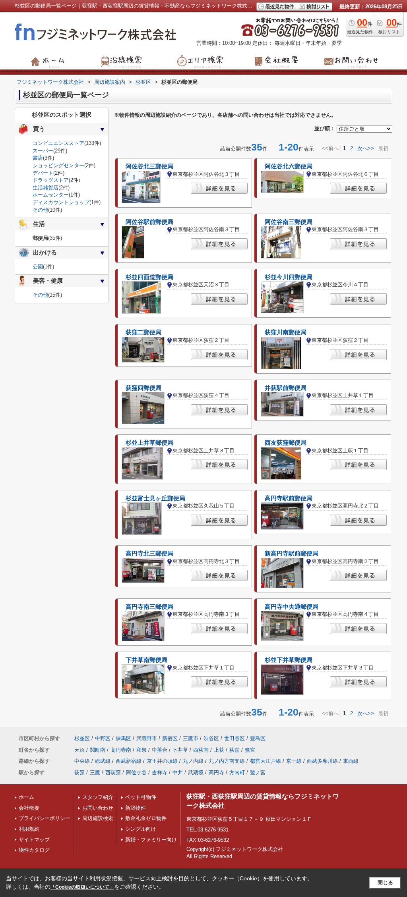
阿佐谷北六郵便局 (288, 166)
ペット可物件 (140, 797)
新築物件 (135, 808)
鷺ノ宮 (258, 772)
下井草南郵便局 (146, 660)
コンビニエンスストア (58, 143)
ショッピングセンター (58, 165)
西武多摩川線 (322, 761)
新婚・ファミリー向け (151, 840)
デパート (43, 173)
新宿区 (170, 738)
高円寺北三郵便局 (149, 553)
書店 (38, 158)
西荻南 (201, 750)
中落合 (159, 750)
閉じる (385, 882)
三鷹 (95, 772)
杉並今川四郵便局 (288, 277)
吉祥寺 (159, 772)
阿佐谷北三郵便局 (149, 166)
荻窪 (234, 750)
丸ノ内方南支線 (227, 761)
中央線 (82, 761)
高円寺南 (120, 750)
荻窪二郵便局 (143, 332)
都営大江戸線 (265, 761)
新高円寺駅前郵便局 (291, 553)
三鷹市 (190, 738)
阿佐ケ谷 (136, 772)
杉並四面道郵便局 (149, 277)
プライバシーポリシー (44, 818)
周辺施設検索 (97, 818)
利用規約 (29, 829)
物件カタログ (34, 850)
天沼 (79, 750)
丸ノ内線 (193, 761)
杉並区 (82, 738)
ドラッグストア (51, 180)
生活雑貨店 (45, 188)
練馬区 (123, 738)
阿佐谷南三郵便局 (288, 222)
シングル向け (140, 829)
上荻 (219, 750)
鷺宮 (250, 750)
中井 (177, 772)
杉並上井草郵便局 (149, 443)
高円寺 (216, 772)
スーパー (43, 151)
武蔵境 (196, 772)
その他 (40, 210)
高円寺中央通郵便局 (291, 607)
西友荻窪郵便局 (285, 443)
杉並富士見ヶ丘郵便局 (155, 498)
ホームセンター (51, 195)
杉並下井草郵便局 (288, 660)
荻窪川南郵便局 (285, 332)
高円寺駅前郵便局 (288, 498)
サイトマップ (34, 840)
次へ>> (365, 148)
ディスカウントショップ (61, 202)
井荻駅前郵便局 (285, 388)
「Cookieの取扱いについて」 (82, 887)
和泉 (141, 750)
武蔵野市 (146, 738)
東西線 (351, 761)
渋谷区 (211, 738)
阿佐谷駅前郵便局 (149, 222)
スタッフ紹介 (97, 797)
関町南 (97, 750)
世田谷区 (234, 738)
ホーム (26, 797)
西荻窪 (113, 772)
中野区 (102, 738)
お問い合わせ (97, 808)
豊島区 (258, 738)
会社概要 (29, 808)
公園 (38, 267)
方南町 (237, 772)
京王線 (294, 761)
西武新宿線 (128, 761)
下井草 (180, 750)
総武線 (102, 761)
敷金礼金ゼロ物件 (146, 818)
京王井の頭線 (162, 761)
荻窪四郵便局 (143, 388)
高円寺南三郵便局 (149, 607)
